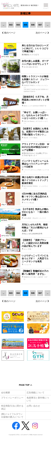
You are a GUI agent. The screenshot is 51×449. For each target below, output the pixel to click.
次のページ (41, 33)
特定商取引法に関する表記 (12, 407)
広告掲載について (35, 392)
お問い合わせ (33, 406)
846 (33, 25)
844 (18, 25)
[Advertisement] (25, 370)
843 (11, 25)
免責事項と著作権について (38, 399)
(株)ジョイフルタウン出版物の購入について (12, 415)
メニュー (46, 8)
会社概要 (5, 392)
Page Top (24, 385)
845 (25, 25)
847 (40, 25)
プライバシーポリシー (12, 398)
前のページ (9, 33)
